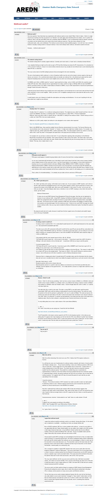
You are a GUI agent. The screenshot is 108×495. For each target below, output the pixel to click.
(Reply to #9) (45, 416)
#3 (93, 107)
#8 (93, 327)
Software (26, 18)
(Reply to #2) (30, 107)
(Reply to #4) (34, 178)
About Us (60, 18)
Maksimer (66, 494)
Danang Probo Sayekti (54, 494)
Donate (86, 18)
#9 (93, 353)
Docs (35, 18)
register (20, 28)
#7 (93, 276)
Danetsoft (46, 494)
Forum (44, 18)
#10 (93, 416)
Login (85, 1)
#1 (93, 32)
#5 (93, 178)
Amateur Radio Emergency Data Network (60, 7)
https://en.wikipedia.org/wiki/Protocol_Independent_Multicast (44, 124)
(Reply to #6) (38, 276)
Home (17, 18)
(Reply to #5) (36, 220)
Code (69, 18)
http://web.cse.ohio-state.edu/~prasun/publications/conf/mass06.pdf (59, 405)
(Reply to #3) (32, 153)
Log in (15, 28)
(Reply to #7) (41, 327)
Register (90, 1)
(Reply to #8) (43, 353)
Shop (78, 18)
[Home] (28, 13)
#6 (93, 220)
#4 (93, 153)
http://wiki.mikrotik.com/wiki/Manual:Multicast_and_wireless (52, 311)
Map (51, 18)
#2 (93, 57)
